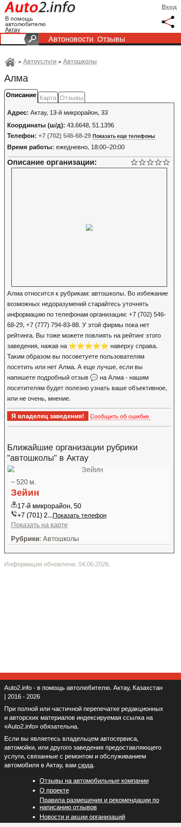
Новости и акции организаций (82, 816)
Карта (48, 97)
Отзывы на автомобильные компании (94, 780)
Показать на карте (39, 524)
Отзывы (111, 39)
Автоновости (70, 39)
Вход (169, 7)
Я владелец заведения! (47, 416)
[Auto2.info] (40, 8)
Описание (21, 94)
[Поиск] (31, 39)
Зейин (25, 492)
